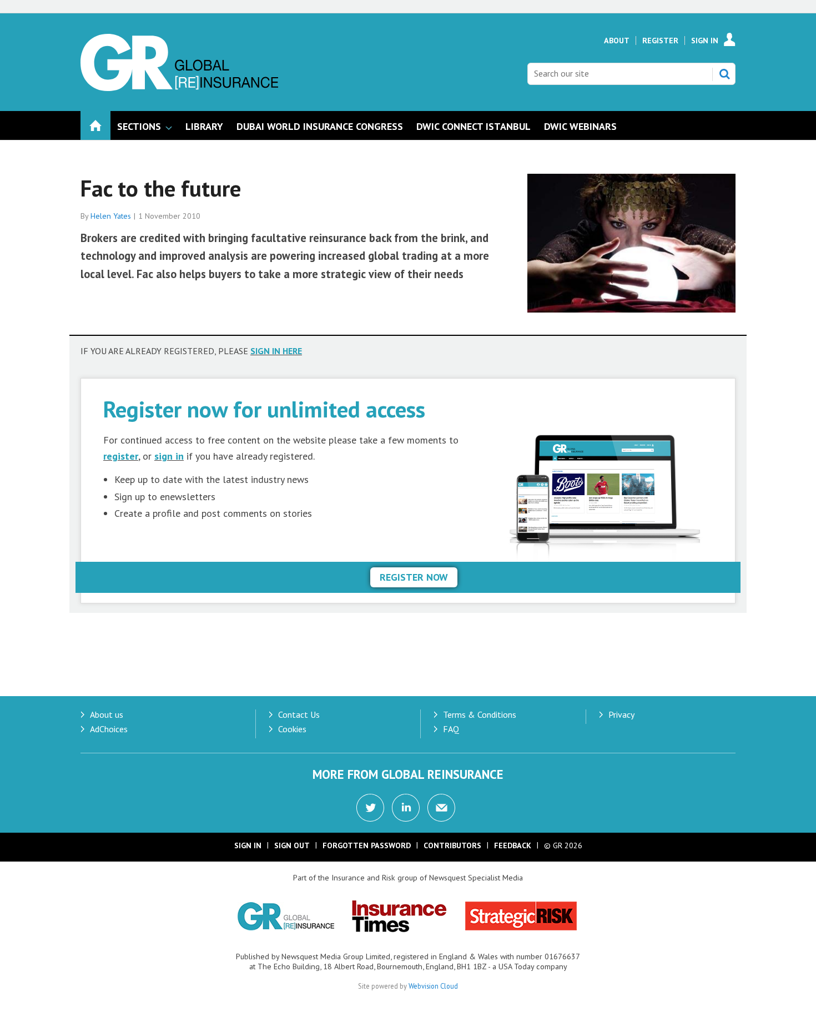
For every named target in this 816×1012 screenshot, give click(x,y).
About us (106, 714)
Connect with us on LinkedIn (405, 807)
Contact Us (299, 714)
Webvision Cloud (433, 985)
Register (660, 40)
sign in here (276, 350)
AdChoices (109, 728)
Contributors (452, 845)
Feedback (512, 845)
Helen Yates (110, 216)
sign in (169, 456)
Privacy (621, 714)
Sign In (704, 40)
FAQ (451, 728)
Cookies (292, 728)
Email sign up (441, 807)
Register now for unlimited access (264, 409)
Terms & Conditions (479, 714)
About (616, 40)
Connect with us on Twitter (370, 807)
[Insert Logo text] (179, 87)
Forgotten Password (367, 845)
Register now (414, 577)
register (120, 456)
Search (724, 74)
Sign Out (292, 845)
